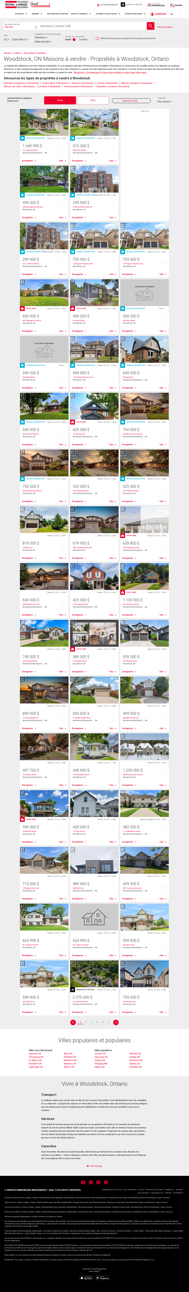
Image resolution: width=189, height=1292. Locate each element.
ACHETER (19, 14)
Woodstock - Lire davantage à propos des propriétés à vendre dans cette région (110, 72)
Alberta (34, 1198)
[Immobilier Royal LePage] (27, 5)
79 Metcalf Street (29, 831)
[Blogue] (176, 5)
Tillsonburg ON (36, 1057)
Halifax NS (99, 1067)
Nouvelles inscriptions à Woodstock (21, 83)
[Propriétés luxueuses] (132, 5)
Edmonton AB (135, 1060)
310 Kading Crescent (131, 547)
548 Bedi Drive (78, 888)
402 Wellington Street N (32, 320)
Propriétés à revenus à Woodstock (113, 86)
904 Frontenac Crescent (132, 888)
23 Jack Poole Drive (80, 1002)
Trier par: (161, 98)
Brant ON (68, 1053)
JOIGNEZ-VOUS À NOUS (106, 14)
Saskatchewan (69, 1198)
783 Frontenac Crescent (82, 547)
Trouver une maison (11, 1198)
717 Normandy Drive (30, 718)
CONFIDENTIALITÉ (156, 1193)
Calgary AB (134, 1057)
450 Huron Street (79, 150)
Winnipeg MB (100, 1063)
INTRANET (179, 1190)
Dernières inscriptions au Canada (50, 1217)
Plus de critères (165, 27)
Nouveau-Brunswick (82, 1198)
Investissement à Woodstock (78, 86)
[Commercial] (156, 5)
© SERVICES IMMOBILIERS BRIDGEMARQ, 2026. (29, 1190)
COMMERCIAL (169, 1190)
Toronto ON (99, 1053)
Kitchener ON (35, 1063)
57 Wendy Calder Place (82, 718)
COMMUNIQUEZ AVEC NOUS (111, 1190)
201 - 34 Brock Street (31, 264)
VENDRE (35, 14)
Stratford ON (70, 1057)
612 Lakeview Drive (30, 150)
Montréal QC (135, 1053)
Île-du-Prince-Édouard (148, 1198)
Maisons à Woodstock (83, 83)
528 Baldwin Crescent (31, 604)
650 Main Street (29, 377)
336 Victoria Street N (31, 434)
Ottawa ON (99, 1060)
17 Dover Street (79, 831)
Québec (28, 1198)
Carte (92, 100)
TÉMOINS (168, 1193)
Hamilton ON (135, 1067)
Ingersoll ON (35, 1053)
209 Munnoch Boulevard (132, 434)
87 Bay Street (128, 377)
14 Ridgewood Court (31, 888)
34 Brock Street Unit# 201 (83, 207)
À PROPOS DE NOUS (133, 14)
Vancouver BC (101, 1057)
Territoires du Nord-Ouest (118, 1198)
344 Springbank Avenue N (33, 207)
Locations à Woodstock (49, 86)
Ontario (21, 1198)
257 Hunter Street (29, 775)
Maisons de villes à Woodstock (19, 86)
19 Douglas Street (80, 661)
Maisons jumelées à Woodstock (136, 83)
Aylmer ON (69, 1067)
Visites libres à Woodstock (55, 83)
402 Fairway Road (30, 661)
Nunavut (166, 1198)
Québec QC (134, 1063)
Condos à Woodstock (107, 83)
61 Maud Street (79, 320)
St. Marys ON (35, 1060)
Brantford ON (70, 1060)
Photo (60, 100)
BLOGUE (141, 1190)
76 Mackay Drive (129, 1002)
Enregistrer (27, 160)
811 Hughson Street (30, 945)
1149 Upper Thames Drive (83, 264)
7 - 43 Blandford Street (132, 831)
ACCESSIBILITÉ (178, 1193)
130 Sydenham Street (81, 775)
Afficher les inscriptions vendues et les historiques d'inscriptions (126, 38)
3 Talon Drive (28, 547)
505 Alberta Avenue (130, 718)
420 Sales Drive (129, 945)
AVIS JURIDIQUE (143, 1193)
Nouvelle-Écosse (134, 1198)
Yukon (159, 1198)
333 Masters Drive (130, 661)
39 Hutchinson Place (131, 604)
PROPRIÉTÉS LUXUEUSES (154, 1190)
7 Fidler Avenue (79, 434)
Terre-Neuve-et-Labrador (99, 1198)
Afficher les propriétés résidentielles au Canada (20, 1217)
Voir (61, 160)
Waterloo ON (70, 1063)
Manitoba (59, 1198)
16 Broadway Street (80, 604)
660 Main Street (129, 320)
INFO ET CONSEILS (79, 14)
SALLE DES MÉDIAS (130, 1190)
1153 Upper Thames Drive (83, 377)
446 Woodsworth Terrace (133, 775)
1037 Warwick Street (81, 491)
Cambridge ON (36, 1067)
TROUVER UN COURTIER (57, 14)
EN (171, 14)
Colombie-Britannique (46, 1198)
